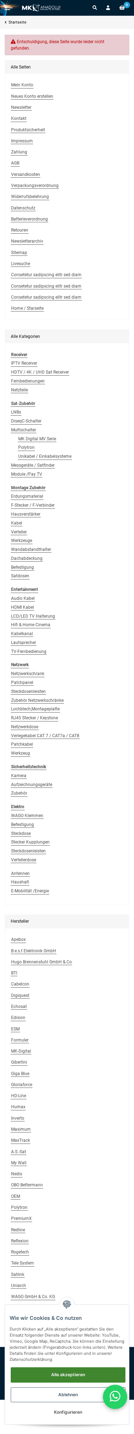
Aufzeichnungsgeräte (31, 784)
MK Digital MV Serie (37, 438)
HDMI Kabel (22, 607)
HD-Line (18, 1095)
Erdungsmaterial (27, 496)
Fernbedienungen (28, 381)
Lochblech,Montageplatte (35, 708)
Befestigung (22, 567)
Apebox (18, 939)
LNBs (16, 412)
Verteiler (19, 531)
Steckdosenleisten (28, 691)
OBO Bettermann (27, 1184)
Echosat (19, 1006)
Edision (18, 1017)
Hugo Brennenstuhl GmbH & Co (41, 961)
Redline (18, 1229)
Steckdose (21, 833)
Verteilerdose (23, 859)
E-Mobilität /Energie (30, 890)
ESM (15, 1029)
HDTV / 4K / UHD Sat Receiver (40, 372)
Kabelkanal (22, 633)
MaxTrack (20, 1140)
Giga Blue (20, 1073)
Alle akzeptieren (68, 1374)
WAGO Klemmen (27, 815)
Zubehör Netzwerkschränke (37, 700)
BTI (14, 973)
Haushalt (20, 882)
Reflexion (20, 1240)
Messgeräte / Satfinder (33, 465)
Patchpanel (22, 682)
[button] (94, 8)
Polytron (26, 447)
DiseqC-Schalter (26, 421)
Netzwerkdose (24, 726)
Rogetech (20, 1252)
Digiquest (20, 995)
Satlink (17, 1274)
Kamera (18, 775)
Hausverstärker (25, 514)
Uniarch (18, 1285)
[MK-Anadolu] (41, 7)
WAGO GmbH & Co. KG (33, 1296)
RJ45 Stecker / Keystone (34, 717)
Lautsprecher (23, 642)
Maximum (21, 1129)
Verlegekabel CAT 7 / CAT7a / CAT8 (45, 735)
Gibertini (19, 1062)
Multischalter (23, 429)
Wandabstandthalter (31, 549)
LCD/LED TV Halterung (33, 616)
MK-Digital (21, 1051)
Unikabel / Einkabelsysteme (44, 456)
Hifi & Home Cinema (30, 624)
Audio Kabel (23, 598)
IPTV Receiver (24, 363)
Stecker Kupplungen (30, 842)
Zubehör (19, 793)
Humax (18, 1106)
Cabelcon (20, 984)
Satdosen (20, 575)
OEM (15, 1196)
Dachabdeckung (27, 558)
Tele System (22, 1263)
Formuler (20, 1040)
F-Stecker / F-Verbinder (33, 505)
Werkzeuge (21, 540)
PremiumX (21, 1218)
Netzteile (19, 389)
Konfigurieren (68, 1412)
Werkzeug (20, 753)
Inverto (17, 1118)
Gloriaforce (21, 1084)
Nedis (16, 1173)
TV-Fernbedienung (28, 651)
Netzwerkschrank (27, 673)
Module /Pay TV (26, 474)
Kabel (16, 523)
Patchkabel (22, 744)
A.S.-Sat (18, 1151)
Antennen (20, 873)
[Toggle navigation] (9, 7)
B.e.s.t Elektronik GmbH (33, 950)
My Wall (18, 1162)
